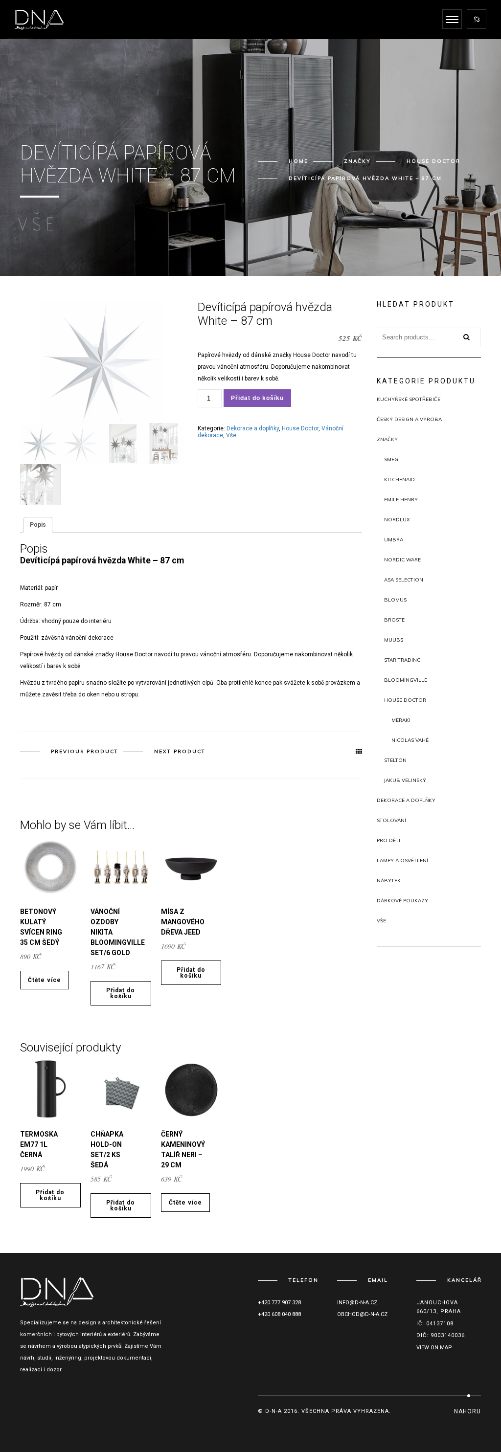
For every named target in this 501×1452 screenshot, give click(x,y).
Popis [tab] (38, 524)
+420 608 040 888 (279, 1314)
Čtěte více (44, 980)
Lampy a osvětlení (402, 860)
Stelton (395, 760)
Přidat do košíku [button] (120, 993)
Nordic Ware (402, 560)
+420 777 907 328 (279, 1302)
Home (298, 161)
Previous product (84, 751)
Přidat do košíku (257, 398)
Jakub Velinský (405, 780)
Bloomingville (405, 680)
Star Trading (402, 660)
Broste (394, 620)
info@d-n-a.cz (357, 1302)
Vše (231, 435)
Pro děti (388, 840)
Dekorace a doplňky (253, 428)
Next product (179, 751)
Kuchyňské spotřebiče (408, 399)
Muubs (393, 640)
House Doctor (433, 161)
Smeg (391, 459)
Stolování (391, 820)
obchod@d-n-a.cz (362, 1314)
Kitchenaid (399, 479)
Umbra (393, 539)
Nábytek (389, 880)
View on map (434, 1347)
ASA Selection (403, 580)
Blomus (395, 600)
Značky (357, 161)
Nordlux (397, 519)
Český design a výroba (409, 419)
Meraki (400, 720)
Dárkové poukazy (402, 900)
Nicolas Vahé (410, 740)
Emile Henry (401, 499)
